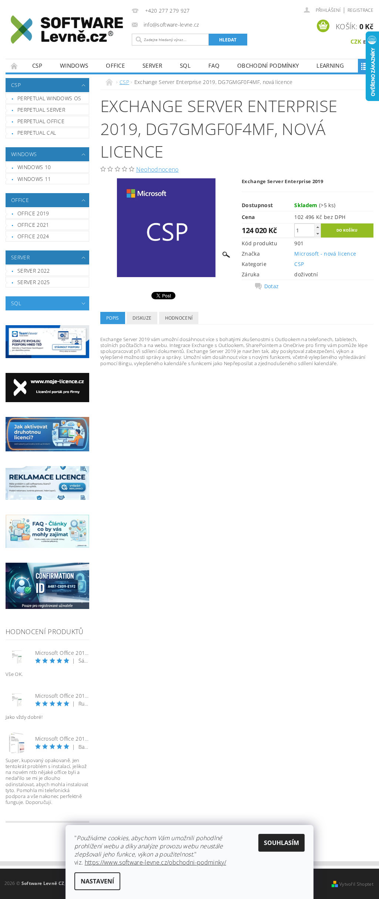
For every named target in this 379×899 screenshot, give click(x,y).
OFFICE (115, 65)
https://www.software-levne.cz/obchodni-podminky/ (155, 862)
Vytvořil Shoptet (356, 884)
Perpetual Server (41, 109)
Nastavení (97, 881)
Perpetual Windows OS (49, 98)
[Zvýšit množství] (317, 226)
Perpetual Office (40, 121)
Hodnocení (179, 318)
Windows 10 (34, 167)
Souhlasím (281, 843)
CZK (356, 41)
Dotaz (271, 286)
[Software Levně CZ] (66, 29)
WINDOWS (74, 65)
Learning (330, 65)
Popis (112, 318)
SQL (185, 65)
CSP (37, 65)
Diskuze (142, 318)
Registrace (360, 10)
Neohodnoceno (157, 169)
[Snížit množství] (317, 233)
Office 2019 (33, 213)
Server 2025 (33, 282)
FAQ (213, 65)
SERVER (152, 65)
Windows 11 (34, 178)
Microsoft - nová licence (325, 253)
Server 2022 (33, 270)
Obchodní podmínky (268, 65)
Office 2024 (33, 236)
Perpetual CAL (36, 132)
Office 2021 (33, 224)
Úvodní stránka (14, 65)
